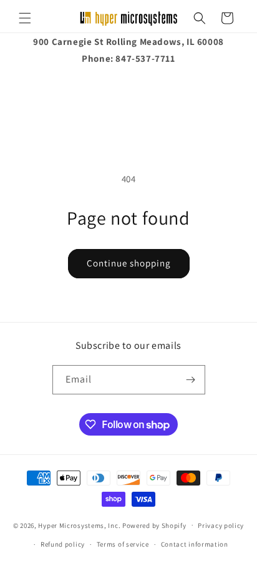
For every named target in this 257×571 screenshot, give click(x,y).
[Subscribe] (191, 379)
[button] (25, 18)
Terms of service (123, 544)
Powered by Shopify (154, 524)
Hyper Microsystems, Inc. (79, 524)
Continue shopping (129, 263)
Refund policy (63, 544)
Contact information (194, 544)
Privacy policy (221, 525)
